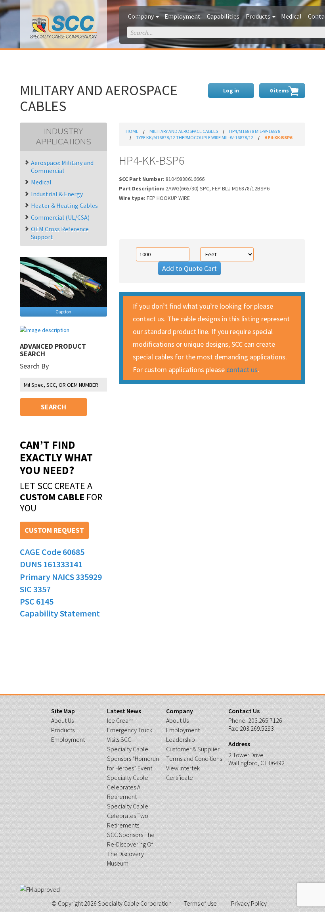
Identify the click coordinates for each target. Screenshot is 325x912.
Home (132, 131)
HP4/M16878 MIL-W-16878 (254, 131)
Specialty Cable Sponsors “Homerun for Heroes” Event (133, 758)
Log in (231, 90)
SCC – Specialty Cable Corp (63, 27)
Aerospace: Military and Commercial (62, 167)
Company (141, 16)
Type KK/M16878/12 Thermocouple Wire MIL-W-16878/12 (194, 137)
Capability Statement (60, 613)
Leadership (180, 739)
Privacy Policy (249, 903)
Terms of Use (200, 903)
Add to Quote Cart (189, 268)
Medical (291, 16)
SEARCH (53, 406)
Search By (34, 366)
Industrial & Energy (57, 194)
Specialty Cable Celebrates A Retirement (127, 787)
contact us (242, 369)
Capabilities (223, 16)
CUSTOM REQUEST (54, 530)
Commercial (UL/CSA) (60, 217)
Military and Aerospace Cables (183, 131)
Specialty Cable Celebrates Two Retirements (127, 815)
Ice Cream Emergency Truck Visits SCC (129, 729)
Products (258, 16)
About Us (62, 720)
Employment (182, 16)
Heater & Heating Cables (64, 205)
